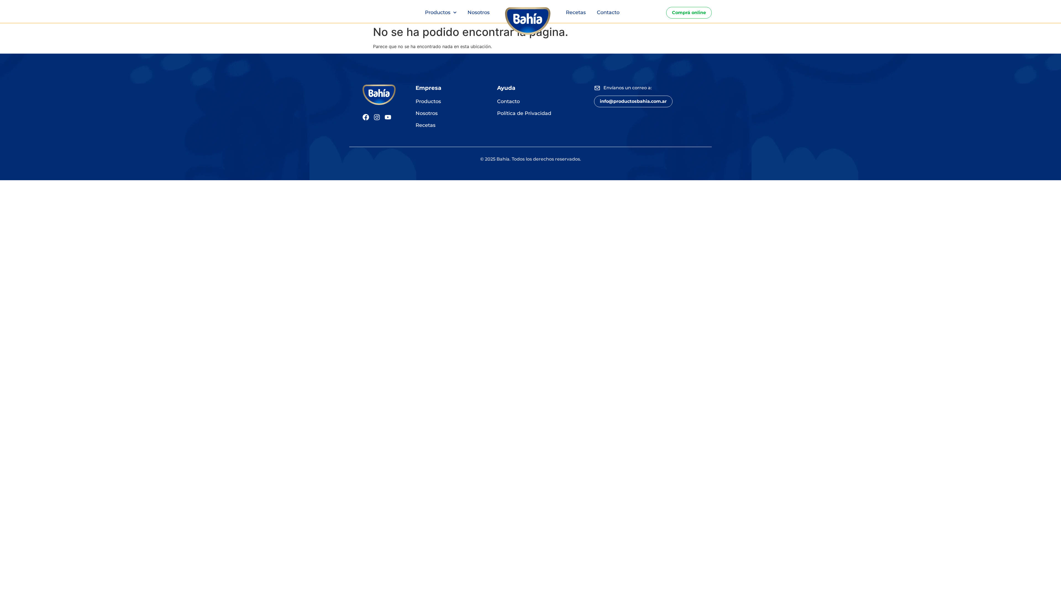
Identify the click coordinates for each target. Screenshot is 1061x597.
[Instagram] (377, 117)
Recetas (576, 12)
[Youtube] (388, 117)
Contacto (608, 12)
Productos (437, 12)
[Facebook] (366, 117)
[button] (633, 101)
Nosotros (479, 12)
